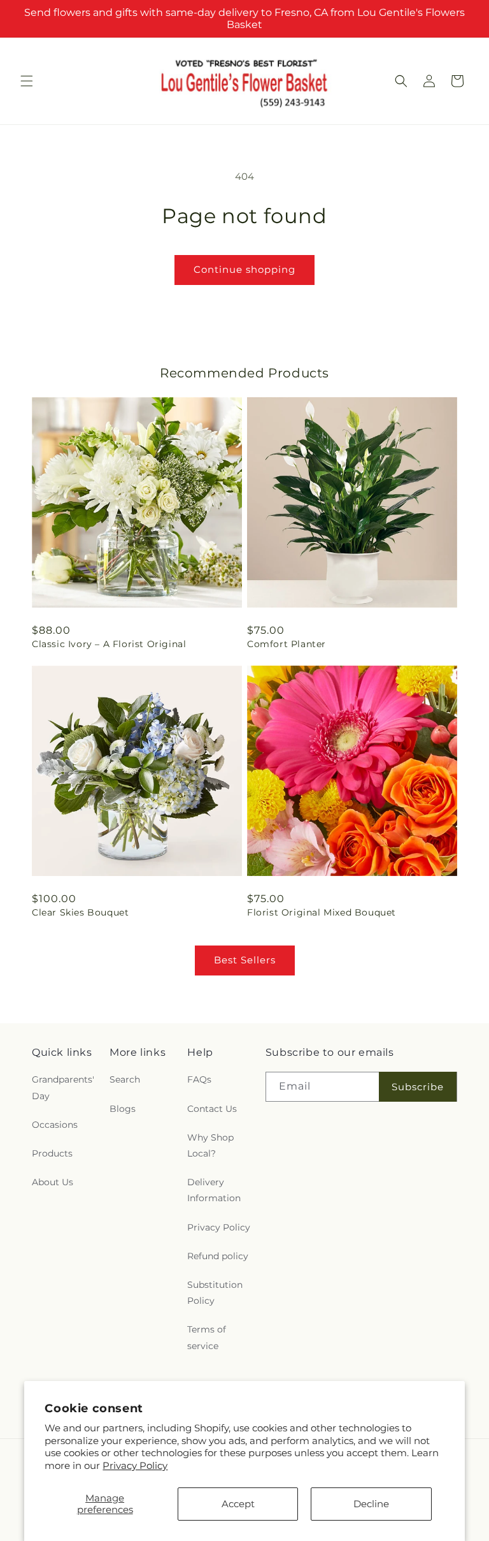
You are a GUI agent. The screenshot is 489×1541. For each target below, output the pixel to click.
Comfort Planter (286, 644)
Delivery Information (214, 1190)
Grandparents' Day (63, 1087)
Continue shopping (244, 269)
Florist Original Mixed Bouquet (321, 912)
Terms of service (206, 1337)
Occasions (55, 1124)
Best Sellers (245, 960)
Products (52, 1153)
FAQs (199, 1079)
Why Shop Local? (210, 1145)
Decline (371, 1504)
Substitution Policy (215, 1292)
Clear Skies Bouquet (80, 912)
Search (125, 1079)
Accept (238, 1504)
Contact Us (212, 1108)
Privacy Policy (135, 1465)
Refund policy (217, 1256)
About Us (52, 1182)
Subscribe (418, 1087)
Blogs (123, 1108)
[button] (27, 81)
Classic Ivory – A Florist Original (109, 644)
